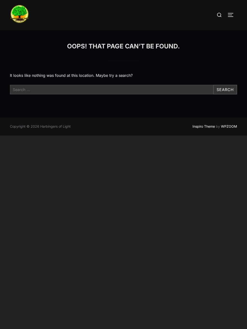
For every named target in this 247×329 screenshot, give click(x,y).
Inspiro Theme (203, 126)
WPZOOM (229, 126)
